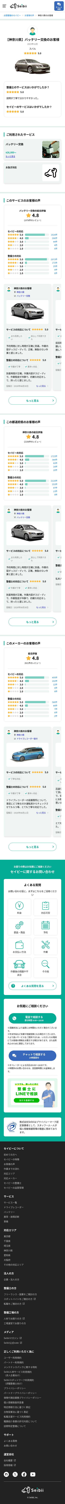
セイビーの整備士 (12, 1182)
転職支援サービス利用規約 (17, 1416)
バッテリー (9, 1211)
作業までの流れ (11, 1168)
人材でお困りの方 (12, 1318)
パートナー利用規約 (14, 1362)
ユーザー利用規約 (12, 1357)
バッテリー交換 (23, 295)
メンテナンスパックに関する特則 (20, 1367)
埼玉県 (7, 1245)
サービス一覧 (10, 1202)
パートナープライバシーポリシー (20, 1392)
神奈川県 (20, 292)
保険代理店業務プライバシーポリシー (22, 1397)
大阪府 (7, 1259)
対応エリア (9, 1173)
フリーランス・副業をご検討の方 (20, 1294)
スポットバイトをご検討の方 (18, 1298)
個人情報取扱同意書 (14, 1402)
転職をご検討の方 (12, 1303)
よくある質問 (10, 1440)
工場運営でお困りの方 (15, 1323)
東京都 (7, 1236)
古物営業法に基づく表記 (16, 1411)
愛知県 (7, 1255)
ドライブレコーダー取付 (27, 738)
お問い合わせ (10, 1445)
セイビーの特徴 (11, 1159)
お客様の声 (9, 1164)
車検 (6, 1221)
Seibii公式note (11, 1342)
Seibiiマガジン (11, 1338)
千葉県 (7, 1240)
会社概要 (8, 1460)
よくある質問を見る (32, 986)
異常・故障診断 (11, 1216)
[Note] (6, 1476)
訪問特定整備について (15, 1426)
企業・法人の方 (11, 1279)
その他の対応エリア (14, 1264)
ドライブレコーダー (14, 1207)
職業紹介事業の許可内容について (20, 1421)
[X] (15, 1476)
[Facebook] (24, 1476)
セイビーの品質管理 (14, 1187)
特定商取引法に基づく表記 (17, 1407)
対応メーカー (10, 1178)
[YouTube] (32, 1476)
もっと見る (10, 156)
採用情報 (8, 1465)
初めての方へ (10, 1154)
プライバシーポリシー (15, 1388)
